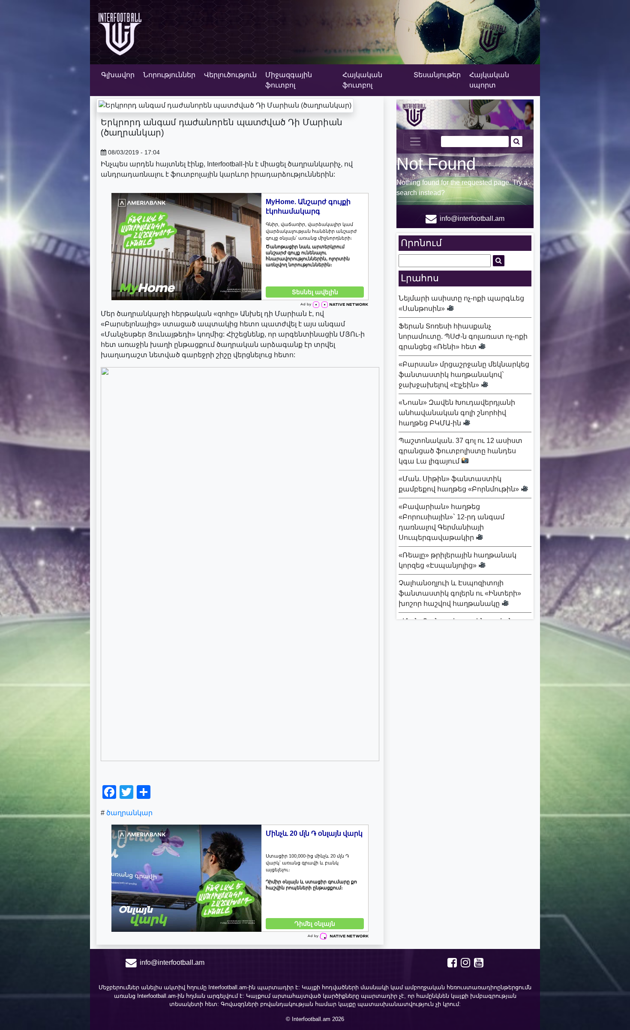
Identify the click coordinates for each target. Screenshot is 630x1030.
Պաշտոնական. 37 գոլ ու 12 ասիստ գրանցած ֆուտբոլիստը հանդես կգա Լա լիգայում (460, 451)
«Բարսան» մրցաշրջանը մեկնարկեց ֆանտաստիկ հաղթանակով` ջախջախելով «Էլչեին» (464, 375)
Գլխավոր (118, 74)
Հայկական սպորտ (489, 80)
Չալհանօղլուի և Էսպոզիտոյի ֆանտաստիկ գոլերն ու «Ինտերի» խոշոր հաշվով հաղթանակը (460, 593)
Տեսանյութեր (437, 74)
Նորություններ (169, 74)
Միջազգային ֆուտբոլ (288, 80)
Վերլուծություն (230, 74)
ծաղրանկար (129, 812)
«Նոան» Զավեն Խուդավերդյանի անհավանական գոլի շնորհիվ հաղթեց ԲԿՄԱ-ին (457, 413)
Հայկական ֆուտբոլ (362, 80)
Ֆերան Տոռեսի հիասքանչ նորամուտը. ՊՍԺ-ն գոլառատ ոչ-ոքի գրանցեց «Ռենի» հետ (463, 336)
